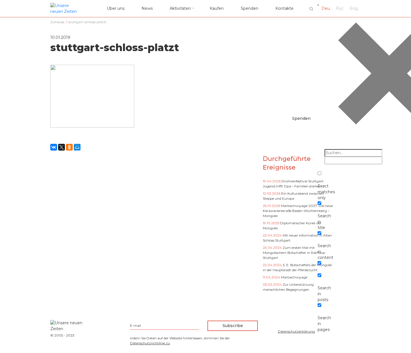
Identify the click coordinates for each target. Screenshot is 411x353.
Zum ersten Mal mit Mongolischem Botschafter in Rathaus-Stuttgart (294, 252)
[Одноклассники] (69, 147)
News (147, 8)
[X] (61, 147)
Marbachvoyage (294, 277)
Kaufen (217, 8)
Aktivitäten (180, 8)
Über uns (115, 8)
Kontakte (284, 8)
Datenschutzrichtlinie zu (150, 343)
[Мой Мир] (77, 147)
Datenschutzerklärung (296, 331)
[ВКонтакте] (53, 147)
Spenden (249, 8)
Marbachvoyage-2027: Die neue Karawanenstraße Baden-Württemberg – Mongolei (298, 211)
